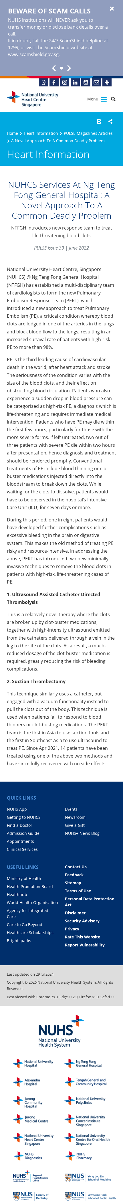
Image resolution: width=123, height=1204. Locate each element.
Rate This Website (82, 937)
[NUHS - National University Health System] (61, 1031)
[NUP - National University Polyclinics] (90, 1102)
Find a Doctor (19, 825)
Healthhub (17, 894)
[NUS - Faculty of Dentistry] (38, 1194)
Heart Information (41, 133)
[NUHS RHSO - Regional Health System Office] (38, 1176)
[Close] (112, 9)
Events (71, 809)
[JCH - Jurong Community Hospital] (38, 1102)
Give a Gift (75, 825)
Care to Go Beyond (24, 924)
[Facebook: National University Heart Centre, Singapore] (54, 82)
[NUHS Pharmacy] (90, 1157)
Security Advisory (82, 921)
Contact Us (76, 866)
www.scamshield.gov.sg (33, 54)
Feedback (74, 874)
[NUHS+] (107, 82)
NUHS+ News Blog (82, 833)
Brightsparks (19, 940)
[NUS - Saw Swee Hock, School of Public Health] (90, 1194)
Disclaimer (75, 913)
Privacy (72, 929)
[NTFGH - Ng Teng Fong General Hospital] (90, 1065)
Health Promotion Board (30, 886)
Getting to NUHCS (24, 817)
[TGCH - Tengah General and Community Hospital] (90, 1083)
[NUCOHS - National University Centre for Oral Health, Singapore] (90, 1139)
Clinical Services (22, 849)
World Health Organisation (32, 902)
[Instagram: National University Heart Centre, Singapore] (64, 82)
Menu (93, 99)
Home (12, 133)
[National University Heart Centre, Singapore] (32, 99)
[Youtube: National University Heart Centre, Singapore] (85, 82)
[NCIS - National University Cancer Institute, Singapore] (90, 1120)
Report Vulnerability (85, 945)
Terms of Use (78, 890)
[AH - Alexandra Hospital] (38, 1083)
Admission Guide (23, 833)
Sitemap (73, 882)
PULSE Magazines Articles (88, 133)
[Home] (38, 1139)
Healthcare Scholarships (30, 932)
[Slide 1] (61, 68)
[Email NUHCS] (96, 82)
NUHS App (17, 809)
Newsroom (75, 817)
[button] (99, 121)
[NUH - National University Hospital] (38, 1065)
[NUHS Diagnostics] (38, 1157)
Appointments (20, 841)
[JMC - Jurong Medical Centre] (38, 1120)
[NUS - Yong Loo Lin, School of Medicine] (90, 1176)
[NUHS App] (43, 82)
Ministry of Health (24, 878)
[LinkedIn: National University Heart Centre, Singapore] (75, 82)
